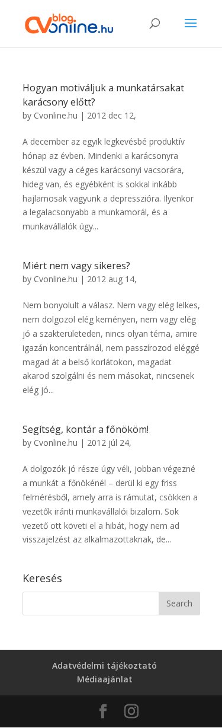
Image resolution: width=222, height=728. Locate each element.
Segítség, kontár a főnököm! (85, 429)
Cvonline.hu (56, 115)
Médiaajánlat (105, 679)
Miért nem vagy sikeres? (76, 265)
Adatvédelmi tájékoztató (104, 665)
